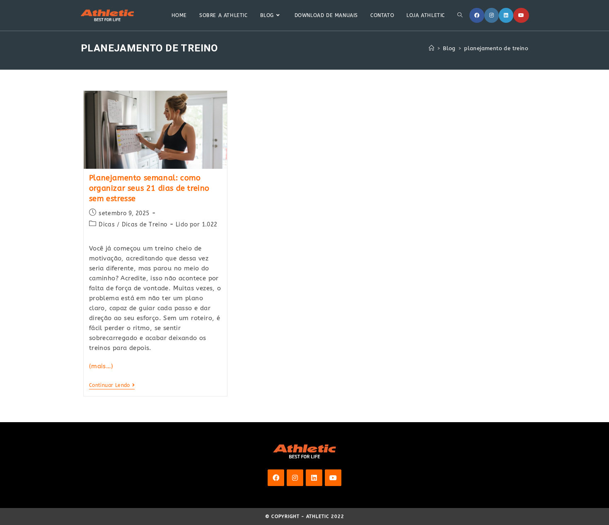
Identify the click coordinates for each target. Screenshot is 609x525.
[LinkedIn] (314, 477)
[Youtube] (333, 477)
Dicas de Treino (144, 224)
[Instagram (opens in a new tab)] (491, 15)
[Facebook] (276, 477)
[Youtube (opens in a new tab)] (521, 15)
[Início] (431, 48)
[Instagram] (295, 477)
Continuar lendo (112, 385)
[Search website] (460, 15)
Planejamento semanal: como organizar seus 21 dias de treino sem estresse (149, 188)
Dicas (107, 224)
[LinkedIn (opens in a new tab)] (506, 15)
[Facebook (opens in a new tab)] (476, 15)
